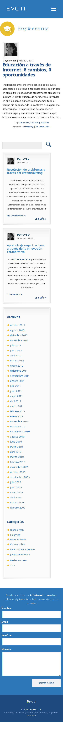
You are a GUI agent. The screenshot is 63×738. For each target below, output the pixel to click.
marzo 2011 (17, 406)
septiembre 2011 (20, 375)
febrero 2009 (17, 507)
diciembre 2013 (19, 335)
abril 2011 (15, 401)
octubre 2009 (17, 472)
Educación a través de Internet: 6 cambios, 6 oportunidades (26, 70)
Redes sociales (18, 560)
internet (45, 122)
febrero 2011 (17, 411)
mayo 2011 (16, 396)
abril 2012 (15, 355)
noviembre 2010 (19, 421)
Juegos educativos (20, 554)
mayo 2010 (16, 446)
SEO (12, 565)
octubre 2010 (17, 426)
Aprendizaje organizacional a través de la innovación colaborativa (26, 249)
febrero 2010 (17, 462)
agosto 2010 (17, 436)
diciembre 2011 (19, 370)
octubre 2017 (17, 325)
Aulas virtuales (18, 539)
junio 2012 (16, 350)
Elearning (28, 126)
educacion (24, 122)
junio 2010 (16, 441)
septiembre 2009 (20, 477)
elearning (35, 122)
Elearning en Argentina (22, 549)
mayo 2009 (16, 492)
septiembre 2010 (20, 431)
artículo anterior (22, 259)
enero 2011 (16, 416)
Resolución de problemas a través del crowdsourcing (26, 171)
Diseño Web (17, 529)
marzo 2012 (17, 360)
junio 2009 (16, 487)
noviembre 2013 (19, 340)
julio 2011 (15, 385)
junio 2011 (16, 391)
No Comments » (43, 126)
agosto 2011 (17, 380)
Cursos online (17, 544)
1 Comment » (14, 294)
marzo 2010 (17, 456)
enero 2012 (16, 365)
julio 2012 (15, 345)
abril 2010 (15, 451)
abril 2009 (15, 497)
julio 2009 (15, 482)
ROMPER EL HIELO (46, 683)
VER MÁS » (41, 218)
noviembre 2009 (19, 467)
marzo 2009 (17, 502)
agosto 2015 (17, 330)
